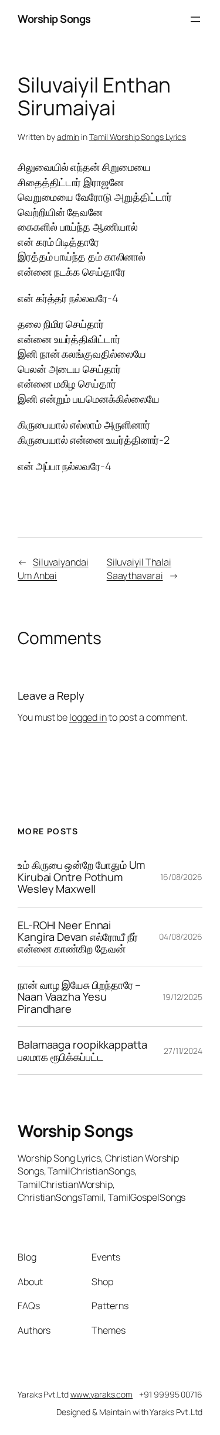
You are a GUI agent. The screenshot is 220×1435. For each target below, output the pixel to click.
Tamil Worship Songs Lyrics (137, 136)
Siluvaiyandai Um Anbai (53, 569)
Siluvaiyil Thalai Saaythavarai (139, 569)
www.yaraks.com (101, 1394)
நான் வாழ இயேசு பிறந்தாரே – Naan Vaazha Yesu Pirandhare (79, 997)
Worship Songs (54, 19)
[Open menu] (195, 19)
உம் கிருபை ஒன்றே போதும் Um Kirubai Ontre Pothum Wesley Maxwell (81, 877)
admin (68, 136)
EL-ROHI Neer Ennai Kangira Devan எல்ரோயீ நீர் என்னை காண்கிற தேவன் (78, 937)
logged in (88, 717)
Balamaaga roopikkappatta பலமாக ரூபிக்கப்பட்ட (82, 1051)
